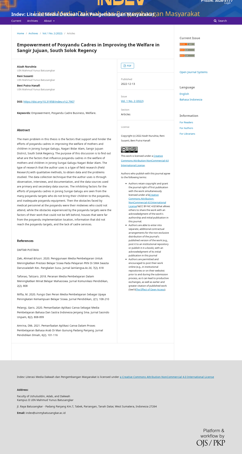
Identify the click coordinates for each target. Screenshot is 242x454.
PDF (128, 65)
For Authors (186, 128)
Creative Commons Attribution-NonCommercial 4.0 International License (145, 160)
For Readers (186, 122)
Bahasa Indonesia (191, 99)
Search (222, 21)
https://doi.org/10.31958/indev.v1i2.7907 (48, 101)
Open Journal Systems (194, 72)
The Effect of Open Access (150, 289)
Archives (32, 21)
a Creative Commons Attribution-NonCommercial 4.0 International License (167, 377)
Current (16, 21)
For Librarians (187, 133)
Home (20, 33)
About (48, 21)
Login (227, 3)
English (184, 94)
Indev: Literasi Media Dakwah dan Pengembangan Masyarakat (82, 14)
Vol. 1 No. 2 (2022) (52, 33)
